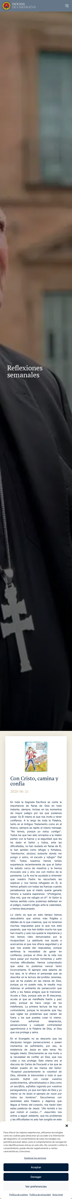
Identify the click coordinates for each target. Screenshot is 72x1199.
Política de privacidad (40, 1194)
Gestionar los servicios (35, 1158)
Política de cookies (18, 1194)
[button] (67, 1125)
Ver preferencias (36, 1186)
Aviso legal (57, 1194)
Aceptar (36, 1167)
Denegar (36, 1177)
